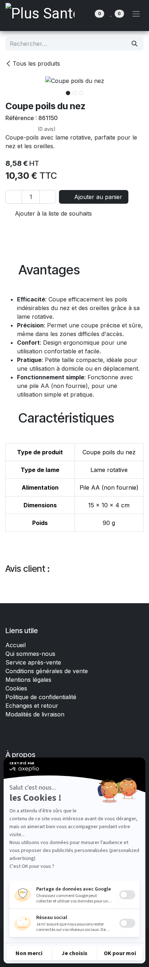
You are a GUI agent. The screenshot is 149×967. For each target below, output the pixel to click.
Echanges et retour (31, 705)
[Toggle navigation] (136, 13)
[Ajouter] (47, 197)
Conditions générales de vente (47, 671)
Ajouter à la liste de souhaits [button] (52, 213)
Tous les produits (36, 63)
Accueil (15, 645)
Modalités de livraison (34, 714)
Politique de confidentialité (40, 697)
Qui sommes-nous (30, 653)
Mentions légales (28, 679)
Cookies (16, 688)
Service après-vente (33, 662)
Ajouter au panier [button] (97, 196)
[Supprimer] (13, 197)
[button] (12, 91)
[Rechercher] (134, 43)
